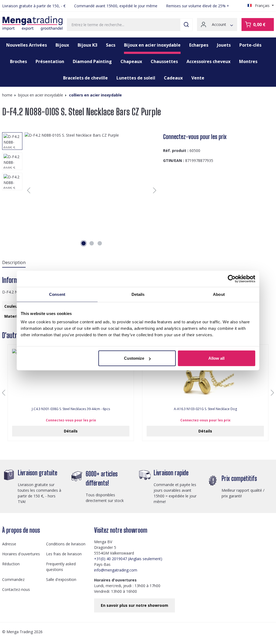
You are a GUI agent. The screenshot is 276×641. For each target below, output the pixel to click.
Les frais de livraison (64, 553)
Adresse (9, 543)
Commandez (13, 579)
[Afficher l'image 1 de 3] (83, 243)
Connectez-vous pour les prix (194, 136)
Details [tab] (138, 294)
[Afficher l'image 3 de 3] (100, 243)
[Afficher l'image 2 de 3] (91, 243)
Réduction (11, 563)
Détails (71, 431)
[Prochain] (155, 190)
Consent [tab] (57, 294)
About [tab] (219, 294)
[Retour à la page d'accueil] (32, 23)
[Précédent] (29, 190)
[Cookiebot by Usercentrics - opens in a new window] (231, 279)
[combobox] (123, 24)
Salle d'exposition (61, 579)
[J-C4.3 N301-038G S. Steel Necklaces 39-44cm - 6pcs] (70, 376)
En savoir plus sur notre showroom (134, 605)
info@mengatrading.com (115, 570)
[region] (80, 190)
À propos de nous (21, 530)
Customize (134, 358)
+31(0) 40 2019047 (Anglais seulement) (128, 558)
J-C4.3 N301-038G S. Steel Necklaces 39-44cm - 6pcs (71, 409)
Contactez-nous (16, 589)
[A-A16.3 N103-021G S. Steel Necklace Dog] (205, 376)
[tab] (14, 263)
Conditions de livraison (65, 543)
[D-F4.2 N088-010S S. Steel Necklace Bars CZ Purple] (92, 190)
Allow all (216, 358)
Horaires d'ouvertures (21, 553)
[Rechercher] (186, 24)
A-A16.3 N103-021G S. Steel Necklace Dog (205, 409)
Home (7, 95)
